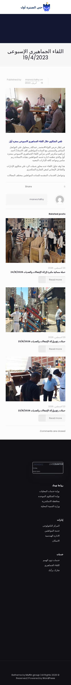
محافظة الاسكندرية (51, 501)
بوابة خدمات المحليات (49, 491)
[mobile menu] (6, 7)
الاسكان (56, 540)
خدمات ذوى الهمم (51, 560)
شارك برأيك (54, 570)
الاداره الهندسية (52, 535)
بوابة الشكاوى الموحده (49, 496)
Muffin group (33, 675)
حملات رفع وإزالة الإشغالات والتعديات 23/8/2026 (41, 341)
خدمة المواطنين (52, 530)
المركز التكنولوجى (51, 525)
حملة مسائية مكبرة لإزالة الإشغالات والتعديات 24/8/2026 (38, 272)
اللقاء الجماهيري (52, 565)
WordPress (49, 678)
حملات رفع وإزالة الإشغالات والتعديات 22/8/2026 (41, 410)
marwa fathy (32, 79)
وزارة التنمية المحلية (50, 506)
